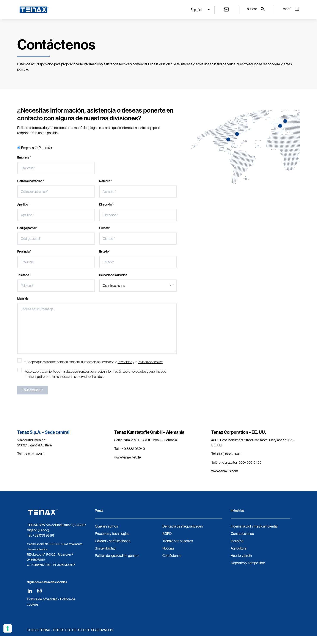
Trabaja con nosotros (177, 541)
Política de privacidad (42, 599)
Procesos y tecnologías (112, 534)
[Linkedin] (29, 591)
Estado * (104, 251)
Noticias (168, 548)
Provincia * (24, 251)
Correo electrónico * (30, 181)
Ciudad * (104, 228)
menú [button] (287, 9)
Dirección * (106, 204)
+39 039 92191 (43, 535)
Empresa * (24, 157)
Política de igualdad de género (117, 556)
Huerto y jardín (241, 556)
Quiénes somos (106, 526)
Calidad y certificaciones (112, 541)
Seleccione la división (113, 275)
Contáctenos (171, 556)
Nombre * (105, 181)
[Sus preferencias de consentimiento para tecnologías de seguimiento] (7, 628)
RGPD (167, 534)
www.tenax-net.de (127, 457)
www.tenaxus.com (224, 471)
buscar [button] (252, 9)
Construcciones (242, 534)
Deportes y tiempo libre (248, 563)
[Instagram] (39, 591)
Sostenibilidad (105, 548)
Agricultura (238, 548)
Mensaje (22, 298)
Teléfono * (24, 275)
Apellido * (23, 204)
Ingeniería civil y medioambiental (254, 526)
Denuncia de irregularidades (182, 526)
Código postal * (27, 228)
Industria (237, 541)
